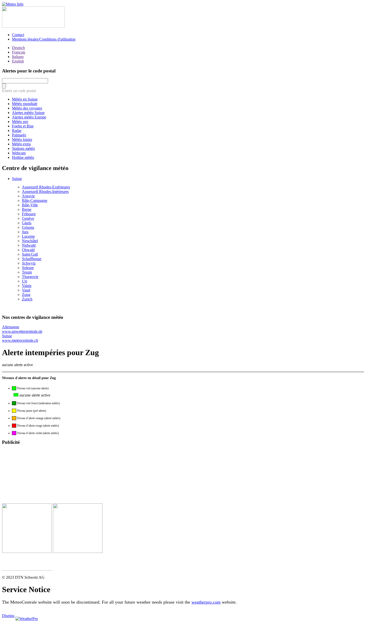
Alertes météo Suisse (28, 113)
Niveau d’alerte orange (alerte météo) (38, 418)
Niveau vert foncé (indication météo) (38, 403)
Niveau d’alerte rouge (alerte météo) (37, 425)
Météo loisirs (22, 139)
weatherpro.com (206, 602)
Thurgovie (30, 277)
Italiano (18, 57)
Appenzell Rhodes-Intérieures (45, 191)
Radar (16, 130)
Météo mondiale (24, 104)
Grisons (28, 227)
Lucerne (28, 236)
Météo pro (20, 121)
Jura (25, 232)
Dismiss (8, 616)
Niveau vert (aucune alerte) (32, 388)
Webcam (19, 153)
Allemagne (22, 329)
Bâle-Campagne (34, 200)
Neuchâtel (30, 241)
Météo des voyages (27, 108)
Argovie (28, 196)
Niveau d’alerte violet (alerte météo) (37, 433)
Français (18, 52)
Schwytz (29, 263)
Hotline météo (23, 157)
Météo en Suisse (25, 99)
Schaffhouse (31, 259)
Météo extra (21, 144)
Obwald (28, 250)
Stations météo (23, 148)
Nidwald (29, 245)
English (18, 61)
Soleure (28, 268)
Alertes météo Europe (29, 117)
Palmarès (19, 135)
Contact (18, 35)
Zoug (26, 294)
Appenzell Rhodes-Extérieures (46, 187)
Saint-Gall (30, 254)
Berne (26, 209)
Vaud (26, 290)
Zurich (27, 299)
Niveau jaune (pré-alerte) (31, 410)
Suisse (17, 178)
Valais (26, 285)
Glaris (26, 223)
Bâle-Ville (30, 205)
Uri (24, 281)
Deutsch (18, 48)
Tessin (27, 272)
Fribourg (29, 214)
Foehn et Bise (23, 126)
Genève (28, 218)
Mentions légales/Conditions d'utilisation (43, 39)
